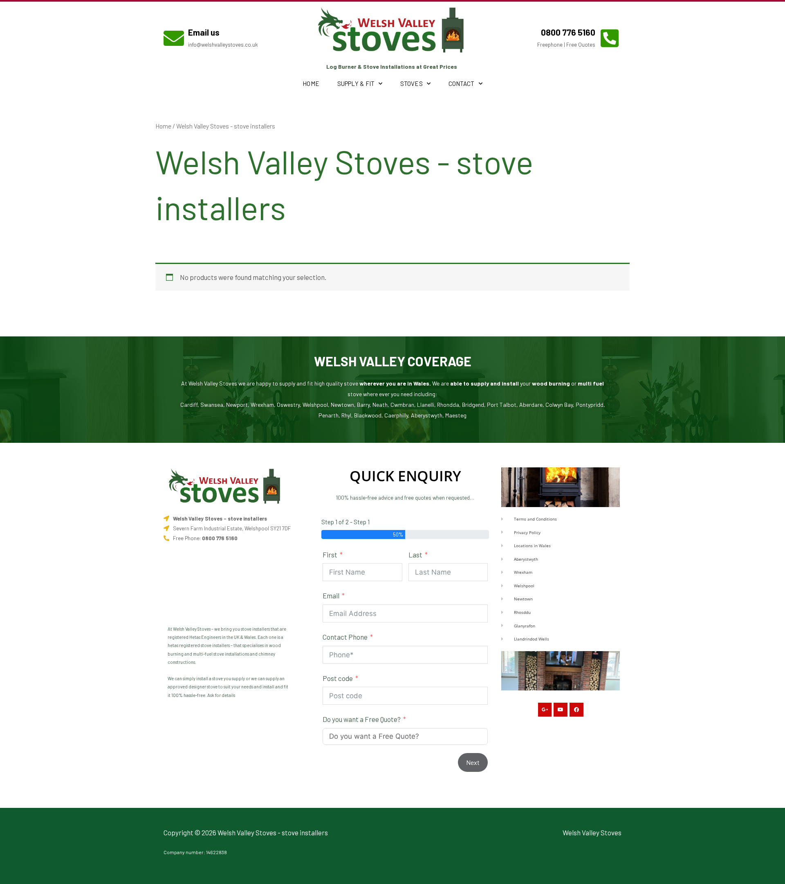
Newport (237, 404)
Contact (462, 83)
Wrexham (262, 404)
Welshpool (315, 404)
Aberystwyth (426, 415)
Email (331, 595)
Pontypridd (589, 404)
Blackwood (367, 415)
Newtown (342, 404)
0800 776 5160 (568, 32)
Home (311, 83)
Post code (338, 678)
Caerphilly (396, 415)
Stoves (411, 83)
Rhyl (346, 415)
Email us (204, 32)
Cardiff (188, 404)
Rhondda (448, 404)
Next (473, 762)
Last (415, 554)
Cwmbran (402, 404)
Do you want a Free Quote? (362, 719)
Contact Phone (345, 637)
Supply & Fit (356, 83)
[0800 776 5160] (609, 38)
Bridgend (473, 404)
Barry (363, 404)
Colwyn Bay (559, 404)
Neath (380, 404)
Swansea (211, 404)
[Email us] (174, 38)
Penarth (328, 415)
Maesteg (456, 415)
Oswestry (288, 404)
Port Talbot (501, 404)
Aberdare (531, 404)
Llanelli (425, 404)
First (330, 554)
